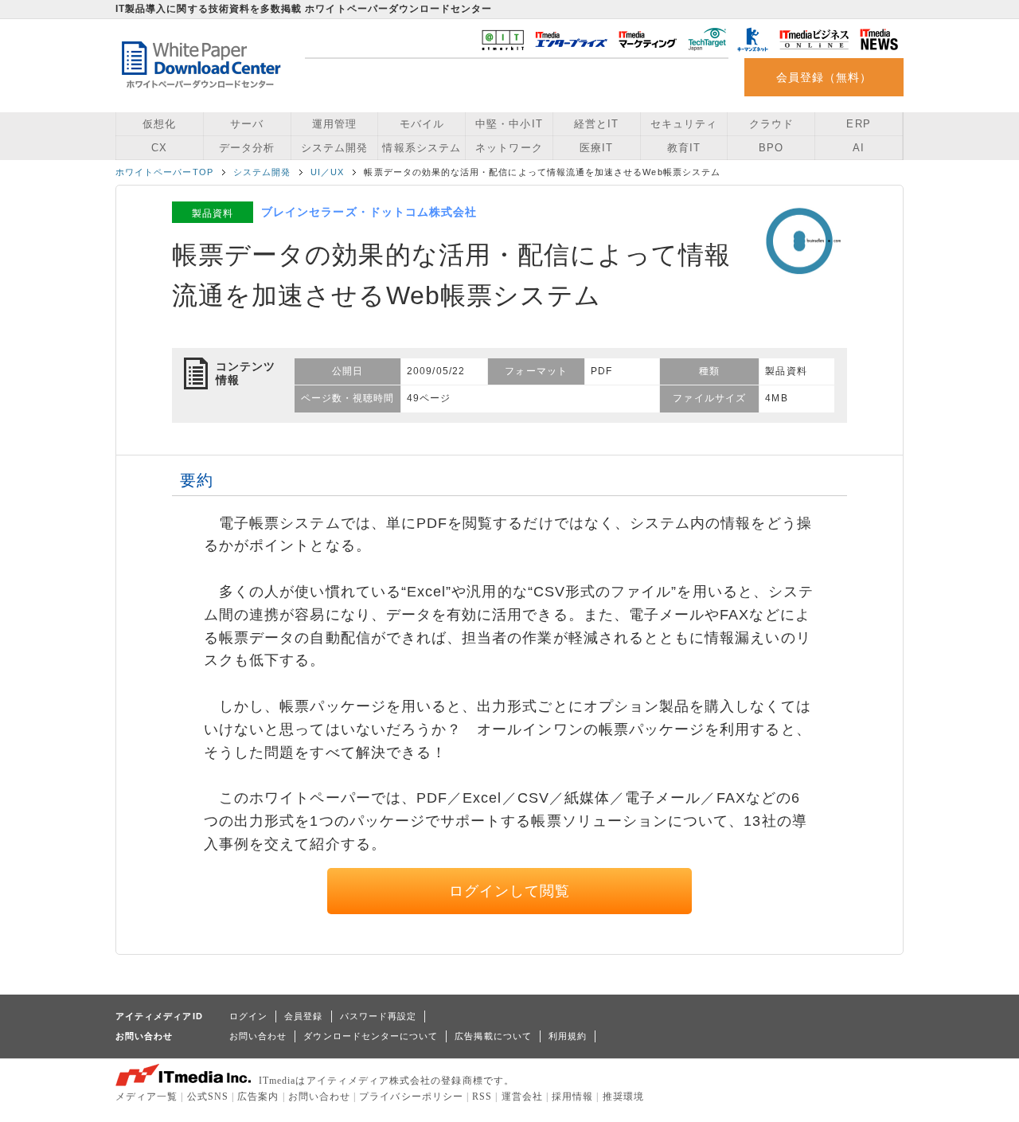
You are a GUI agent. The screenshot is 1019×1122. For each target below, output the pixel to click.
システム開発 (334, 148)
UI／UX (327, 172)
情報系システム (421, 148)
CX (159, 148)
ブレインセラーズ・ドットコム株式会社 (369, 211)
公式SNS (207, 1096)
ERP (858, 124)
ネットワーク (508, 148)
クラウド (771, 124)
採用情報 (572, 1096)
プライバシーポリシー (411, 1096)
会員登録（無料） (824, 77)
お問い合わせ (258, 1036)
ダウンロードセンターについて (370, 1036)
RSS (482, 1096)
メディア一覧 (146, 1096)
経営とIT (596, 124)
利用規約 (568, 1036)
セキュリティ (683, 124)
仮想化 (159, 124)
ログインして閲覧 (510, 891)
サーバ (247, 124)
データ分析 (247, 148)
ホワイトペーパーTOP (164, 172)
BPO (771, 148)
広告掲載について (493, 1036)
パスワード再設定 (378, 1016)
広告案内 (258, 1096)
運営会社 (522, 1096)
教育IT (684, 148)
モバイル (422, 124)
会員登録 (303, 1016)
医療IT (596, 148)
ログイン (248, 1016)
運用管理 (334, 124)
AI (859, 148)
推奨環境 (623, 1096)
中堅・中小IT (508, 124)
